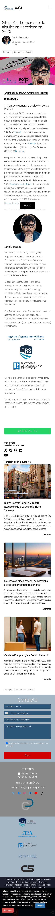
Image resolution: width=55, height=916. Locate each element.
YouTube (11, 882)
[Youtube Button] (6, 455)
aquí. (33, 905)
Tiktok (18, 882)
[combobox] (7, 713)
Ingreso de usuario (37, 887)
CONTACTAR (29, 430)
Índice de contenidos (19, 887)
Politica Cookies (21, 885)
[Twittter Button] (5, 450)
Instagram (37, 879)
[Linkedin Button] (20, 450)
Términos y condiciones (39, 885)
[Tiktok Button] (42, 793)
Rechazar (8, 910)
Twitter (19, 879)
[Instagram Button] (15, 450)
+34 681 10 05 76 (28, 773)
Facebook (27, 879)
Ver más (28, 205)
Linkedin (46, 879)
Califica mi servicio (30, 882)
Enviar (27, 755)
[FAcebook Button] (11, 450)
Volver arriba (10, 879)
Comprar (7, 52)
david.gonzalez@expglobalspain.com (27, 787)
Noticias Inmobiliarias (22, 52)
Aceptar (40, 906)
